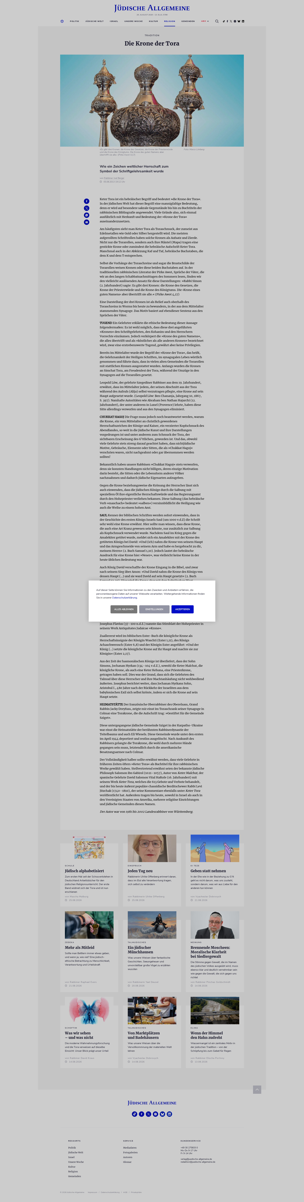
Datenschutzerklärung (124, 597)
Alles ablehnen (123, 609)
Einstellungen (154, 609)
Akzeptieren (182, 609)
